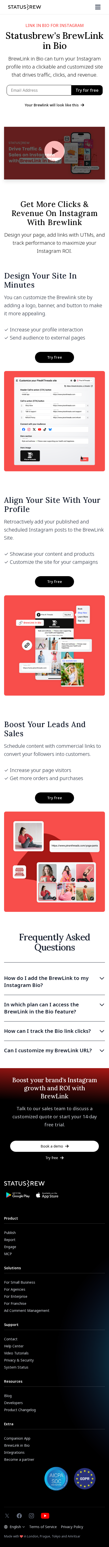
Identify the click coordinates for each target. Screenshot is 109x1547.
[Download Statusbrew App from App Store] (47, 1195)
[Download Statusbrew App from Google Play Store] (17, 1195)
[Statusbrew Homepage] (24, 7)
